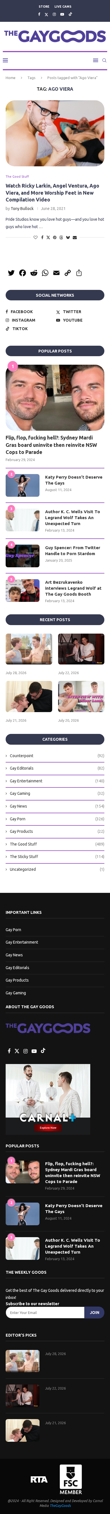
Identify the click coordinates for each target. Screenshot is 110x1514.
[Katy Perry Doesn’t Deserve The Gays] (22, 485)
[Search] (104, 60)
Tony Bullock (22, 208)
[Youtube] (62, 14)
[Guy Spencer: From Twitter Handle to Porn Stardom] (22, 556)
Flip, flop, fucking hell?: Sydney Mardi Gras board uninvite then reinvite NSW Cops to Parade (51, 445)
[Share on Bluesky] (68, 237)
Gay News (57, 806)
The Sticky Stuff (57, 856)
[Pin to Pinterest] (54, 237)
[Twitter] (46, 14)
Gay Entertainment (57, 781)
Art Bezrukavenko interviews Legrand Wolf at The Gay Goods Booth (73, 588)
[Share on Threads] (61, 237)
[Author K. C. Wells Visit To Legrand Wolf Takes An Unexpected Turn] (22, 520)
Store (44, 6)
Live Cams (62, 6)
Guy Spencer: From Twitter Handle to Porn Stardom (72, 550)
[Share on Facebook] (42, 237)
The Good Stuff (57, 844)
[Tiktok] (70, 14)
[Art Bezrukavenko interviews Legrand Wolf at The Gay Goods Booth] (22, 590)
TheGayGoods (60, 1505)
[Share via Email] (75, 237)
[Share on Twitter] (48, 237)
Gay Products (57, 831)
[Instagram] (54, 14)
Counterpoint (57, 755)
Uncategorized (57, 869)
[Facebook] (39, 14)
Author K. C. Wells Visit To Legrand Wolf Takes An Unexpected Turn (72, 517)
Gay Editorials (57, 768)
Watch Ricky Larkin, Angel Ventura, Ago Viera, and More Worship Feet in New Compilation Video (52, 192)
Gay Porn (57, 819)
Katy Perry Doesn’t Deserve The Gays (73, 480)
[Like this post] (36, 237)
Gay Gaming (57, 793)
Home (11, 78)
